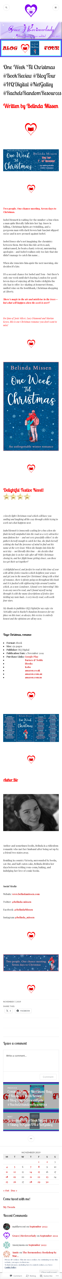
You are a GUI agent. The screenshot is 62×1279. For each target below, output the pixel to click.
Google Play (31, 656)
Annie (15, 1252)
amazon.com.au (33, 673)
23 (47, 1176)
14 (31, 1171)
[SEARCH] (6, 7)
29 (38, 1181)
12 (15, 1171)
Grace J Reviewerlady (24, 1235)
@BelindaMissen (23, 909)
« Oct (6, 1190)
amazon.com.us (33, 677)
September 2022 (38, 1226)
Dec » (14, 1190)
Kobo (28, 667)
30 (47, 1181)
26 (14, 1181)
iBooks (29, 663)
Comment (48, 1076)
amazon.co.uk (32, 670)
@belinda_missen (24, 917)
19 (14, 1176)
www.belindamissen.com (26, 894)
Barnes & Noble (34, 660)
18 (7, 1176)
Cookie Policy (10, 1267)
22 (38, 1176)
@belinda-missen (21, 901)
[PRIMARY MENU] (55, 7)
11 (7, 1171)
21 (31, 1176)
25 (7, 1181)
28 (30, 1181)
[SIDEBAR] (31, 1138)
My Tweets (9, 1207)
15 (39, 1171)
